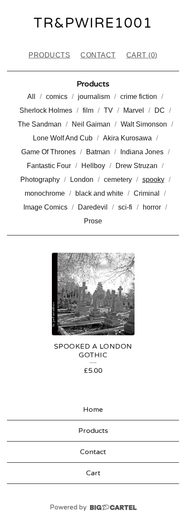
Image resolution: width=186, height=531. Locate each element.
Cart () (141, 55)
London (81, 179)
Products (49, 55)
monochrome (45, 193)
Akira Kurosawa (127, 138)
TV (108, 110)
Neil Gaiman (91, 124)
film (88, 110)
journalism (94, 96)
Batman (98, 152)
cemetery (118, 179)
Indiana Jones (142, 152)
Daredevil (93, 207)
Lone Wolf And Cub (63, 138)
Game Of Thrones (48, 152)
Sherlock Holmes (45, 110)
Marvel (133, 110)
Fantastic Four (49, 165)
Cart (93, 473)
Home (93, 409)
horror (152, 207)
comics (56, 96)
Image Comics (45, 207)
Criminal (147, 193)
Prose (93, 221)
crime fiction (138, 96)
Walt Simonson (144, 124)
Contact (98, 55)
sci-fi (125, 207)
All (31, 96)
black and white (99, 193)
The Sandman (39, 124)
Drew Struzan (136, 165)
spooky (153, 179)
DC (159, 110)
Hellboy (93, 165)
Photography (40, 179)
